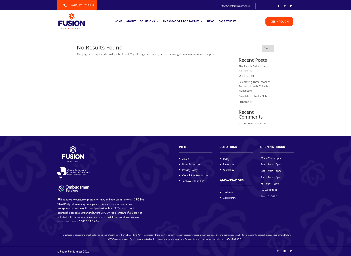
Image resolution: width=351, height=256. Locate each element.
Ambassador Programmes (181, 21)
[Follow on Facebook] (278, 6)
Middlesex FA (246, 76)
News (210, 21)
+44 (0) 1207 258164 (82, 5)
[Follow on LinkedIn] (291, 6)
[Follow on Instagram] (285, 6)
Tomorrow (228, 164)
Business (228, 192)
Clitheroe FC (246, 102)
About (131, 21)
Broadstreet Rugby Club (253, 96)
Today (226, 159)
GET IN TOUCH (279, 21)
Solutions (147, 21)
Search (268, 48)
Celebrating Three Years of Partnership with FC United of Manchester (256, 86)
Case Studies (227, 21)
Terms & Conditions (193, 181)
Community (229, 197)
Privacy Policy (189, 170)
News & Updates (191, 164)
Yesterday (228, 170)
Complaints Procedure (195, 175)
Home (118, 21)
